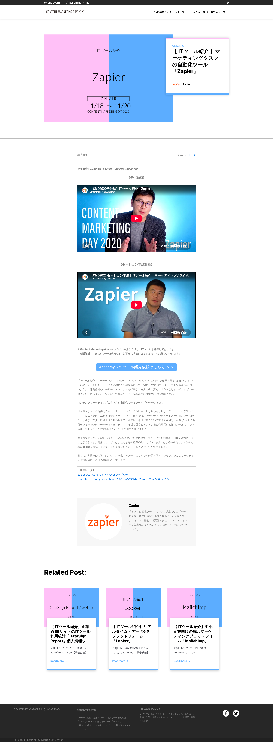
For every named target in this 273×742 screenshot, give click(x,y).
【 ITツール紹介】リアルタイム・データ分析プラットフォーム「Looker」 (131, 633)
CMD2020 (178, 45)
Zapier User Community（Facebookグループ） (105, 474)
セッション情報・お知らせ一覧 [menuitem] (208, 12)
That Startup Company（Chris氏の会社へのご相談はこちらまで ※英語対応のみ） (124, 479)
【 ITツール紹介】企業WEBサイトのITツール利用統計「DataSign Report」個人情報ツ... (70, 633)
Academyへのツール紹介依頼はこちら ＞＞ (136, 367)
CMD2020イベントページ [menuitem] (169, 12)
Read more (57, 661)
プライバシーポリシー (168, 717)
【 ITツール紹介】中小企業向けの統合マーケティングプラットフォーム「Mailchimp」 (193, 633)
